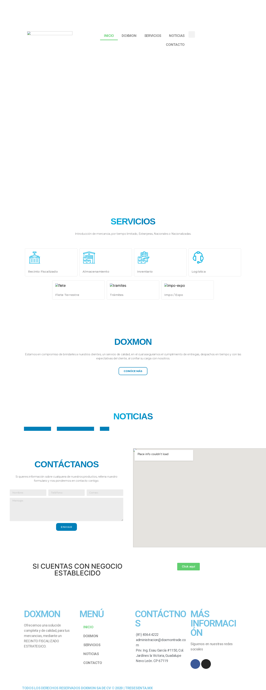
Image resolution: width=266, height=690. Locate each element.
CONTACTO (175, 45)
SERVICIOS (152, 36)
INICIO (109, 36)
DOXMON (129, 36)
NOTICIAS (177, 36)
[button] (133, 371)
